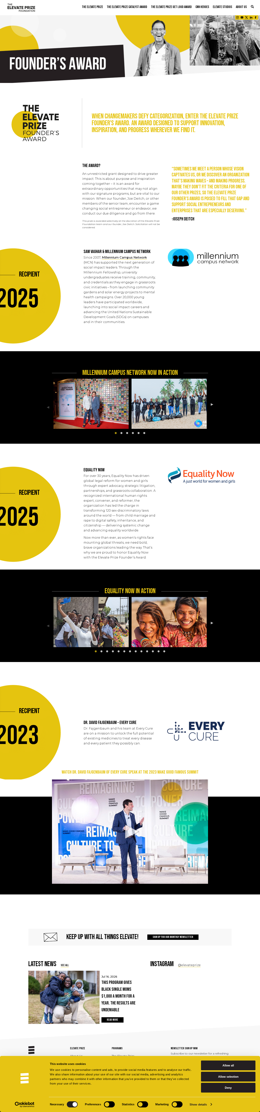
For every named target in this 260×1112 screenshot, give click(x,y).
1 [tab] (116, 433)
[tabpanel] (91, 404)
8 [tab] (136, 651)
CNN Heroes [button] (202, 7)
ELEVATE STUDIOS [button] (222, 7)
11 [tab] (153, 651)
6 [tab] (144, 433)
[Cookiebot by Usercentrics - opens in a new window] (24, 1104)
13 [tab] (164, 651)
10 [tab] (147, 651)
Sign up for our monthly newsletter (173, 937)
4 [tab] (133, 433)
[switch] (109, 1104)
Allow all (228, 1065)
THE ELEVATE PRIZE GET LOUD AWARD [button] (171, 7)
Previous (45, 408)
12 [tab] (158, 651)
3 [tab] (127, 433)
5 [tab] (138, 433)
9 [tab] (141, 651)
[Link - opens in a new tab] (237, 17)
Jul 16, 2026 (118, 994)
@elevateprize (189, 965)
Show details (198, 1104)
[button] (252, 7)
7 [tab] (130, 651)
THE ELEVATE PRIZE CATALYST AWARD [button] (127, 7)
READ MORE (112, 1020)
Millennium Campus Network (124, 257)
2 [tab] (121, 433)
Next (215, 405)
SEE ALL (65, 965)
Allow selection (228, 1076)
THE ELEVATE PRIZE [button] (92, 7)
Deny (228, 1087)
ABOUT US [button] (241, 7)
